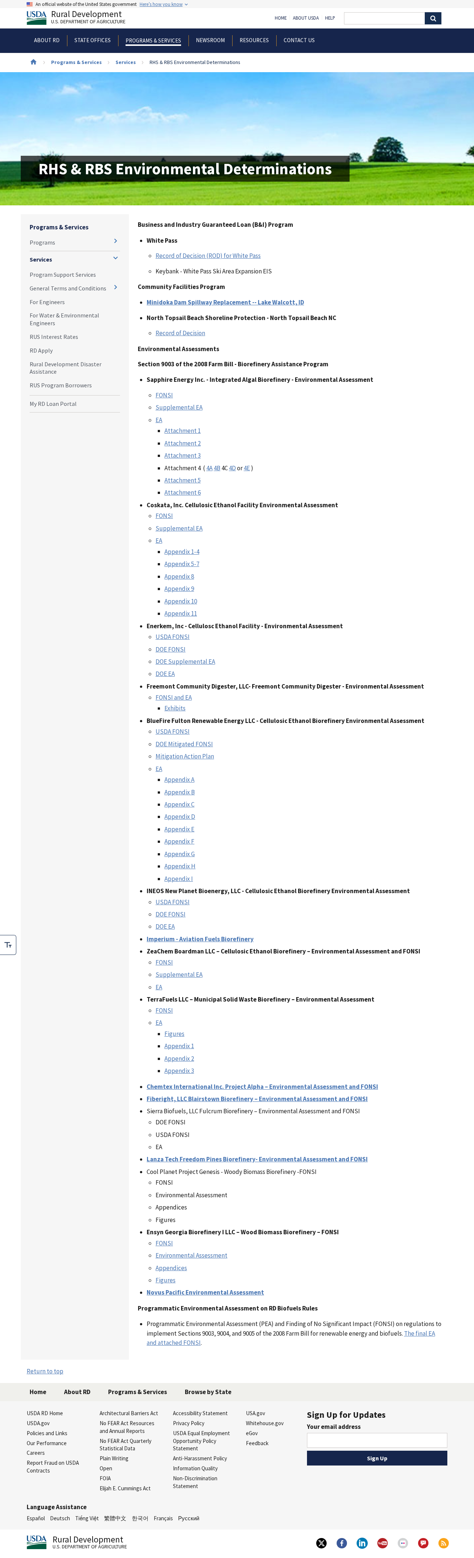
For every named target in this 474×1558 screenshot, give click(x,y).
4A (209, 468)
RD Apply (41, 350)
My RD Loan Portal (53, 403)
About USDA (306, 18)
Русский (188, 1518)
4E (247, 468)
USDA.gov (38, 1423)
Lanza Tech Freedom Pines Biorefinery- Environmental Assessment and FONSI (257, 1159)
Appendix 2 (179, 1058)
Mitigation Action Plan (185, 756)
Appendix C (179, 804)
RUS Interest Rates (54, 336)
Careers (36, 1452)
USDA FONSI (173, 637)
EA (159, 420)
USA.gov (255, 1413)
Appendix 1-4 (181, 552)
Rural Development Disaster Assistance (65, 368)
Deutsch (60, 1518)
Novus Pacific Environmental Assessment (205, 1292)
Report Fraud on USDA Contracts (53, 1466)
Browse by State (208, 1392)
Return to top (45, 1371)
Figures (174, 1034)
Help (330, 18)
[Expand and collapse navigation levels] (115, 240)
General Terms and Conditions (68, 288)
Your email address (334, 1427)
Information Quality (195, 1468)
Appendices (171, 1268)
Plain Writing (114, 1458)
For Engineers (47, 302)
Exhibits (175, 708)
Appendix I (178, 879)
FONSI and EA (174, 697)
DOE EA (165, 674)
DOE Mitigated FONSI (184, 744)
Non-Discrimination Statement (195, 1482)
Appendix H (180, 866)
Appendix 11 (180, 613)
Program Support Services (63, 274)
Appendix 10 (180, 601)
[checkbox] (8, 945)
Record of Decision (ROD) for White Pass (208, 256)
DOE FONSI (171, 649)
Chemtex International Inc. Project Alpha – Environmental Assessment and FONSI (262, 1087)
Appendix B (179, 792)
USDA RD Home (45, 1413)
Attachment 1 (182, 431)
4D (232, 468)
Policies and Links (47, 1433)
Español (36, 1518)
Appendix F (179, 841)
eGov (252, 1433)
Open (106, 1468)
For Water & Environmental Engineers (64, 319)
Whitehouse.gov (265, 1423)
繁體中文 (115, 1518)
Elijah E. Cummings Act (125, 1488)
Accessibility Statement (200, 1413)
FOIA (105, 1478)
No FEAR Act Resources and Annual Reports (127, 1427)
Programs (42, 242)
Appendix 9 (179, 589)
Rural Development (88, 18)
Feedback (257, 1443)
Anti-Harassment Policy (200, 1458)
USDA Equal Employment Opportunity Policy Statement (201, 1441)
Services (126, 62)
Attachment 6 (182, 492)
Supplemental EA (179, 407)
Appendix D (179, 816)
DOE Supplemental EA (185, 661)
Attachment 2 (182, 443)
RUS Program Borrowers (61, 385)
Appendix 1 (179, 1046)
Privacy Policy (188, 1423)
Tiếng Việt (87, 1518)
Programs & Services (76, 62)
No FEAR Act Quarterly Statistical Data (125, 1444)
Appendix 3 (179, 1071)
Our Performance (47, 1443)
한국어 (140, 1518)
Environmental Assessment (191, 1255)
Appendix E (179, 829)
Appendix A (179, 779)
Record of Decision (180, 333)
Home (281, 18)
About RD (77, 1392)
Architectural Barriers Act (129, 1413)
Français (163, 1518)
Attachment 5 (182, 480)
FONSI (164, 395)
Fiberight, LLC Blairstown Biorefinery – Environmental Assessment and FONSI (257, 1099)
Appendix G (179, 854)
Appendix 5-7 (181, 564)
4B (217, 468)
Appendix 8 (179, 576)
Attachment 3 (182, 455)
